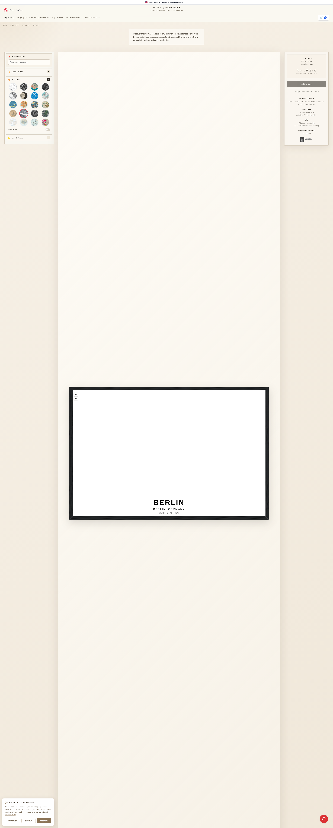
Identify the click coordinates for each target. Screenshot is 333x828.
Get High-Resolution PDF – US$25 (306, 92)
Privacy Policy (10, 814)
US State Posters (46, 17)
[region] (172, 456)
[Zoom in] (76, 394)
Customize (12, 820)
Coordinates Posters (92, 17)
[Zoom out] (76, 398)
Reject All (28, 820)
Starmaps (18, 17)
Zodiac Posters (31, 17)
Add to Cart (307, 84)
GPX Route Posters (74, 17)
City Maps (8, 17)
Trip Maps (60, 17)
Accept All (44, 820)
